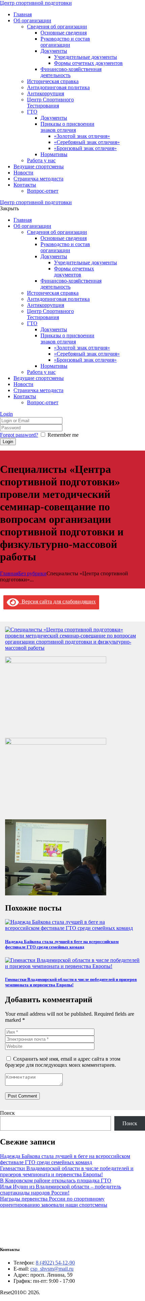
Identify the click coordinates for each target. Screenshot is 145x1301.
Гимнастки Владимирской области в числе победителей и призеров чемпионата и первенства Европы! (71, 982)
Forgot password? (19, 435)
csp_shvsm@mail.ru (52, 1269)
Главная (9, 573)
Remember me (63, 435)
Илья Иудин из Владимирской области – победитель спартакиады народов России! (60, 1190)
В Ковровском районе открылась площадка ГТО (55, 1180)
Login (6, 414)
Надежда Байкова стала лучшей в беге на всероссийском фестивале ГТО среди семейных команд (62, 944)
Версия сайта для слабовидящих (57, 601)
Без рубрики (32, 573)
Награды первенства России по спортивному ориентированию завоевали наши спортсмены (53, 1202)
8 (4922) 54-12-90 (55, 1263)
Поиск (7, 1113)
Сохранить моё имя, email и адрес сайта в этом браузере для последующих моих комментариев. (62, 1062)
